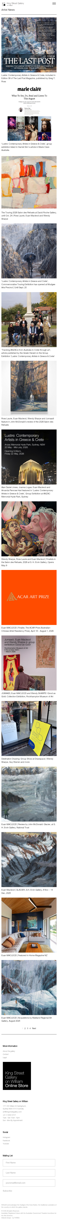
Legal (5, 1058)
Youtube (6, 1144)
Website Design (6, 1218)
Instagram (6, 1137)
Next (34, 1028)
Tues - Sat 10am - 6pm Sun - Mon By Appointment (13, 1119)
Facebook (6, 1141)
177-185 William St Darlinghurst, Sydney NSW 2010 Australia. (14, 1107)
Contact (6, 1054)
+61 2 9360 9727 (9, 1115)
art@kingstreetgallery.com (12, 1112)
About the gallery (9, 1051)
